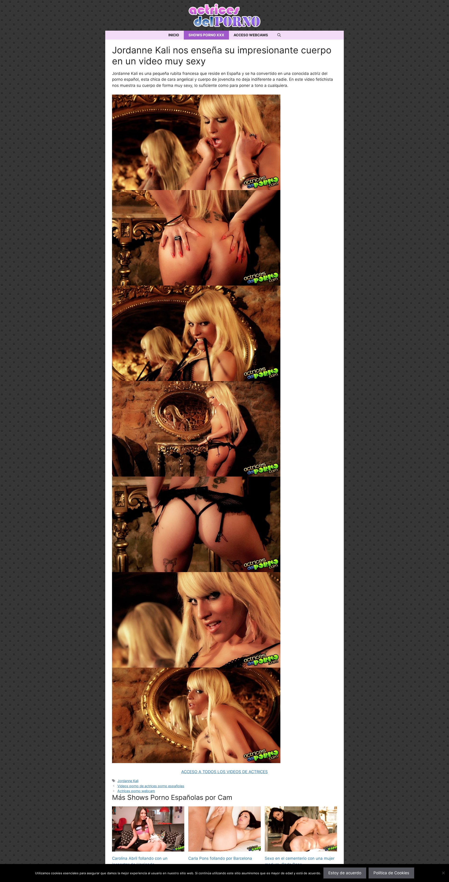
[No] (443, 873)
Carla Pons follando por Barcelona (220, 858)
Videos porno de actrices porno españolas (150, 786)
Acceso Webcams (251, 35)
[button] (279, 35)
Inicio (173, 35)
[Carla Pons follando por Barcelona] (224, 848)
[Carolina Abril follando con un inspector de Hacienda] (148, 848)
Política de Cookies (391, 873)
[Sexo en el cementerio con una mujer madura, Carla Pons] (301, 848)
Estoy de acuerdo (344, 873)
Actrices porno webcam (136, 791)
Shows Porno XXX (206, 35)
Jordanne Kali (127, 781)
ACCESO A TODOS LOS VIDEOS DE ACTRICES (224, 771)
